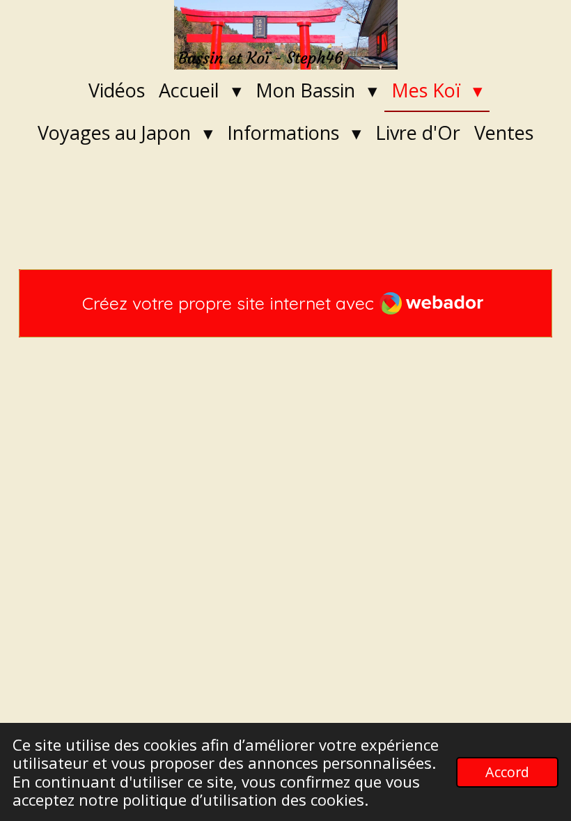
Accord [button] (507, 772)
